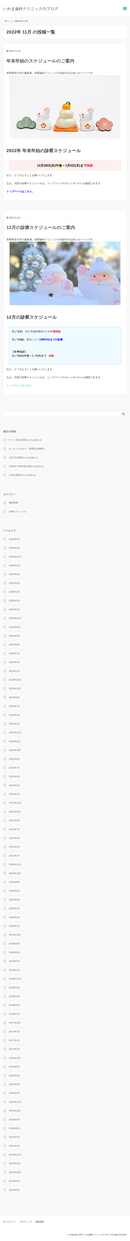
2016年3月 (14, 1084)
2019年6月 (14, 952)
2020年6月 (14, 891)
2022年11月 (15, 741)
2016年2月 (14, 1093)
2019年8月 (14, 943)
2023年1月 (14, 724)
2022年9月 (14, 759)
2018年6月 (14, 996)
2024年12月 (15, 618)
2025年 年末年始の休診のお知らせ (26, 466)
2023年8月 (14, 697)
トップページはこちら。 (20, 385)
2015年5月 (14, 1137)
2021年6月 (14, 838)
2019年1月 (14, 970)
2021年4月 (14, 847)
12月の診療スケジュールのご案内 (40, 227)
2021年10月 (15, 811)
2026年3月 (14, 548)
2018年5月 (14, 1005)
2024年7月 (14, 653)
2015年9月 (14, 1119)
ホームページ (9, 1222)
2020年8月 (14, 882)
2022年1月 (14, 794)
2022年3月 (14, 785)
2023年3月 (14, 715)
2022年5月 (14, 776)
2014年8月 (14, 1190)
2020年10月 (15, 873)
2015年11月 (15, 1110)
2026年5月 (14, 539)
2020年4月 (14, 908)
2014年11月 (15, 1163)
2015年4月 (14, 1146)
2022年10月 (15, 750)
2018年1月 (14, 1014)
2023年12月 (15, 680)
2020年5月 (14, 899)
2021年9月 (14, 820)
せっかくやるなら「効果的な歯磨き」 (28, 448)
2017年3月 (14, 1040)
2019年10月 (15, 934)
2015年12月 (15, 1102)
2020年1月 (14, 926)
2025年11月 (15, 565)
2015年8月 (14, 1128)
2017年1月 (14, 1049)
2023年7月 (14, 706)
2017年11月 (15, 1022)
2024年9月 (14, 636)
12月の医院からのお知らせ (22, 475)
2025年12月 (15, 556)
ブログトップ (25, 1222)
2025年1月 (14, 609)
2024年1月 (14, 671)
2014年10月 (15, 1172)
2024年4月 (14, 662)
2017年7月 (14, 1031)
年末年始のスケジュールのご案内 (40, 60)
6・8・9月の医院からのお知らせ (25, 440)
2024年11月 (15, 627)
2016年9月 (14, 1066)
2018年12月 (15, 978)
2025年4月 (14, 592)
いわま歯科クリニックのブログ (30, 9)
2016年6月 (14, 1075)
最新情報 (13, 502)
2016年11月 (15, 1058)
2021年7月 (14, 829)
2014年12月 (15, 1154)
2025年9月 (14, 574)
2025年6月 (14, 583)
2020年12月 (15, 864)
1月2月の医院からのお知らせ (23, 457)
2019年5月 (14, 961)
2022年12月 (15, 732)
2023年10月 (15, 688)
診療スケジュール (18, 511)
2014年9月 (14, 1181)
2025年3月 (14, 600)
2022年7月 (14, 767)
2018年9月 (14, 987)
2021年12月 (15, 803)
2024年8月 (14, 644)
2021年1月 (14, 855)
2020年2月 (14, 917)
